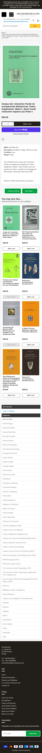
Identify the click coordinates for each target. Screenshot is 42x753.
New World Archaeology (11, 449)
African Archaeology (10, 445)
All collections (6, 700)
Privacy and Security (9, 703)
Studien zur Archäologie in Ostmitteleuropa (18, 598)
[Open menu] (4, 14)
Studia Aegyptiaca (9, 500)
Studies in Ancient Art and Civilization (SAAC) (18, 551)
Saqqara (6, 611)
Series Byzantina (9, 517)
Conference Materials (10, 483)
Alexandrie (6, 632)
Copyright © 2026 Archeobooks (21, 750)
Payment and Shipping (9, 680)
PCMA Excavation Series (12, 564)
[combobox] (21, 26)
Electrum (6, 586)
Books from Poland (8, 711)
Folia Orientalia (8, 513)
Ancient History (8, 440)
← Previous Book (12, 191)
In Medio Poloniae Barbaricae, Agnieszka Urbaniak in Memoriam (29, 330)
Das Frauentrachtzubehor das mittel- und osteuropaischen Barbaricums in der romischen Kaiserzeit (30, 235)
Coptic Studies (8, 457)
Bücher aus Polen (8, 714)
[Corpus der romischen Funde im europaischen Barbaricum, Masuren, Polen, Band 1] (11, 217)
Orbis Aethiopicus (9, 594)
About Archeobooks (8, 677)
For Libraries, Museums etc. (11, 683)
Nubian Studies (8, 462)
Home (3, 33)
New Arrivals (7, 419)
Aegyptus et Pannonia (10, 504)
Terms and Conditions (9, 708)
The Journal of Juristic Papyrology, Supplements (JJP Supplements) (20, 573)
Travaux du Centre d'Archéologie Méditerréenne (19, 538)
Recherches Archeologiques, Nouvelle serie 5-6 (28, 378)
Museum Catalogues (10, 491)
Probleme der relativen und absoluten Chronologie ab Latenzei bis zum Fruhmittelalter (11, 282)
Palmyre (6, 607)
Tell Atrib (6, 603)
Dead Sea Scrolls (9, 474)
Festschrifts (7, 496)
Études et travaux (9, 508)
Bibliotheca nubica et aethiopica (14, 590)
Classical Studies (9, 428)
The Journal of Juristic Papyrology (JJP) (17, 568)
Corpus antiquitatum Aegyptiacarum (15, 534)
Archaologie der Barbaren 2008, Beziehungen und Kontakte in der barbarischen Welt (9, 331)
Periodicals (6, 479)
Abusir (5, 615)
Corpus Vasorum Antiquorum (13, 530)
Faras (5, 628)
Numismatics (7, 470)
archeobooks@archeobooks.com (16, 21)
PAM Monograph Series (11, 560)
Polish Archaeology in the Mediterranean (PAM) (19, 555)
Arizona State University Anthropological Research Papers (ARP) (20, 580)
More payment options (21, 134)
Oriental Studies (8, 466)
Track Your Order (7, 698)
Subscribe (33, 733)
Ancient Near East (9, 432)
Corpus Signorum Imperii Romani (14, 543)
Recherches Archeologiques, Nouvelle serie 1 (27, 282)
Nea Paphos (7, 620)
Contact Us (5, 685)
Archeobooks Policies (9, 706)
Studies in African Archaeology (13, 547)
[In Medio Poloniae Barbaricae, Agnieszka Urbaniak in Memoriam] (30, 313)
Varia (4, 637)
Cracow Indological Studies (12, 526)
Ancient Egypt (7, 423)
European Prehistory (10, 453)
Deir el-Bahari (7, 624)
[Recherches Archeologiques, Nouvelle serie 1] (30, 266)
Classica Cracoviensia (11, 521)
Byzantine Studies (9, 436)
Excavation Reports (10, 487)
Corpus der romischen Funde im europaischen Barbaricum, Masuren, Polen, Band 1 (11, 234)
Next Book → (30, 191)
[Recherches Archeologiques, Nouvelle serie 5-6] (30, 362)
